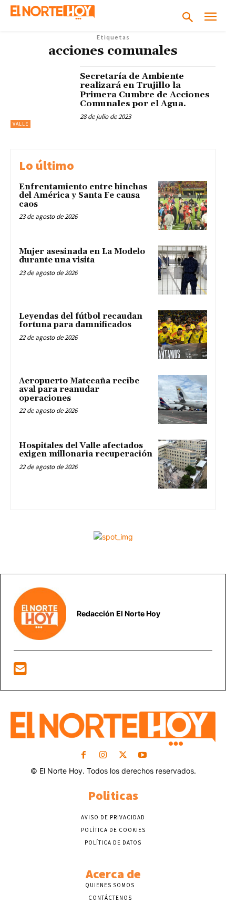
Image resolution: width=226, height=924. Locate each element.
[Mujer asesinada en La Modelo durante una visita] (182, 270)
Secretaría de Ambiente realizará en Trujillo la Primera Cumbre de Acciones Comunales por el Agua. (145, 90)
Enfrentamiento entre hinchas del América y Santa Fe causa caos (83, 195)
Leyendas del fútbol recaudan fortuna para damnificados (80, 320)
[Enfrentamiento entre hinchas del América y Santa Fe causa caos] (182, 205)
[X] (123, 755)
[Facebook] (84, 755)
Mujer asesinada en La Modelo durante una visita (82, 256)
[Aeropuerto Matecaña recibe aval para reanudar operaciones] (182, 399)
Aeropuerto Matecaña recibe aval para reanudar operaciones (79, 389)
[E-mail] (20, 671)
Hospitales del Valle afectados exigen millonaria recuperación (85, 450)
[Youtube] (142, 755)
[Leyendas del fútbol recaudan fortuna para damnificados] (182, 334)
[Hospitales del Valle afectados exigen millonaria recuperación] (182, 464)
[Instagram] (103, 755)
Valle (20, 123)
